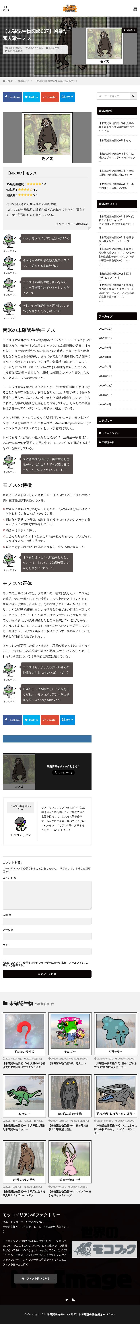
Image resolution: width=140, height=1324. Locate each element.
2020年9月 (105, 404)
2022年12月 (106, 328)
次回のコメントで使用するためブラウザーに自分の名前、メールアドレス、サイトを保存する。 (46, 964)
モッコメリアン (111, 432)
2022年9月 (105, 347)
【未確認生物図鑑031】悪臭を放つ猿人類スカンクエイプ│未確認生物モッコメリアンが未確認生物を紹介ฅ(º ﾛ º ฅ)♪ (117, 290)
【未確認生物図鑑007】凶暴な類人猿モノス (56, 81)
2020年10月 (106, 394)
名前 (7, 914)
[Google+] (50, 97)
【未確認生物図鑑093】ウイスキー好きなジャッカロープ (69, 1193)
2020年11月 (106, 385)
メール (8, 929)
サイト (6, 945)
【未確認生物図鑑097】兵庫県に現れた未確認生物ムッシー (116, 172)
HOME (9, 81)
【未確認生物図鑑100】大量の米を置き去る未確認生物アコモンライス (117, 127)
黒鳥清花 (82, 223)
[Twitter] (31, 97)
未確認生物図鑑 (15, 51)
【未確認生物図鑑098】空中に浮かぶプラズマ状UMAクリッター (117, 157)
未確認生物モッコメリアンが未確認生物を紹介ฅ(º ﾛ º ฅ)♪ (81, 1314)
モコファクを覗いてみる (36, 1278)
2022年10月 (106, 338)
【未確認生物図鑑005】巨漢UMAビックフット (115, 275)
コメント (9, 877)
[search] (133, 96)
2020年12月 (106, 376)
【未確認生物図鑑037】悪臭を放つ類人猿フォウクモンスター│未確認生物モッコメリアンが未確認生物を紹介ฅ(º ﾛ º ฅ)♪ (117, 254)
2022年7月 (105, 366)
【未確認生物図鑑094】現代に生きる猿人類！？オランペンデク (24, 1193)
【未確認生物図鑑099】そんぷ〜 (115, 142)
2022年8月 (105, 357)
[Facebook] (12, 97)
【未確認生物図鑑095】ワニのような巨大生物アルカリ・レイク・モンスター (115, 1129)
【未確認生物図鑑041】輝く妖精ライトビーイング (116, 218)
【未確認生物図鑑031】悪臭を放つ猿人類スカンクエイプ (116, 239)
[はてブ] (67, 97)
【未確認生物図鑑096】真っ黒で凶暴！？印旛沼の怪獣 (116, 185)
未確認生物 (53, 47)
